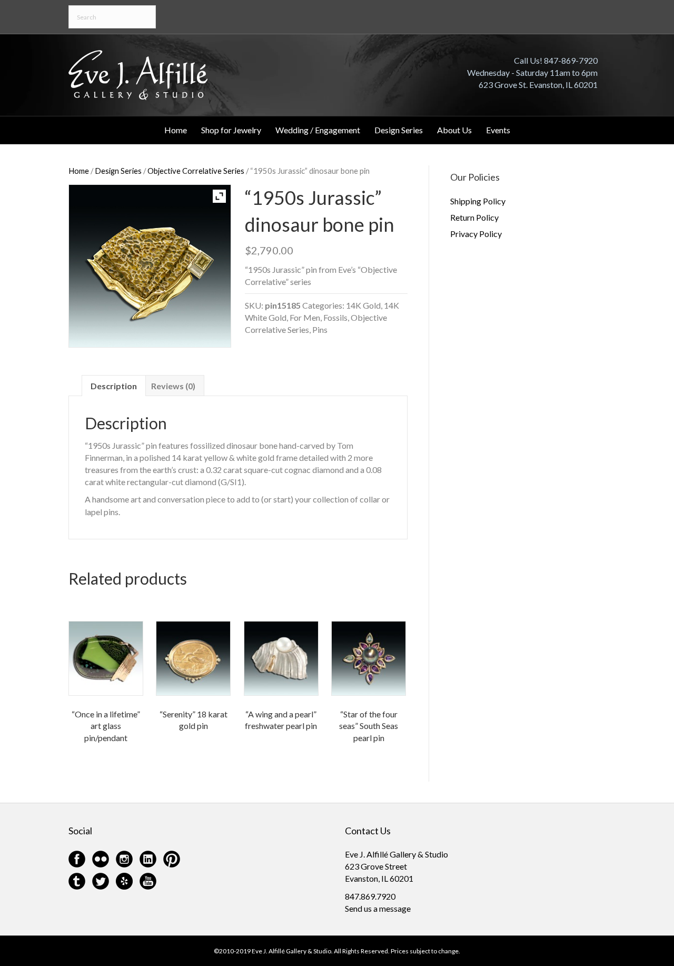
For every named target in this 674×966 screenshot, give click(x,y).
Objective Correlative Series (195, 170)
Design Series (398, 130)
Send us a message (378, 908)
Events (498, 130)
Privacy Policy (476, 234)
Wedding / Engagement (317, 130)
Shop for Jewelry (231, 130)
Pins (320, 329)
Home (175, 130)
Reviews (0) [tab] (173, 386)
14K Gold (363, 305)
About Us (454, 130)
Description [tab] (114, 386)
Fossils (335, 317)
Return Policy (474, 217)
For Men (305, 317)
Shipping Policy (478, 201)
